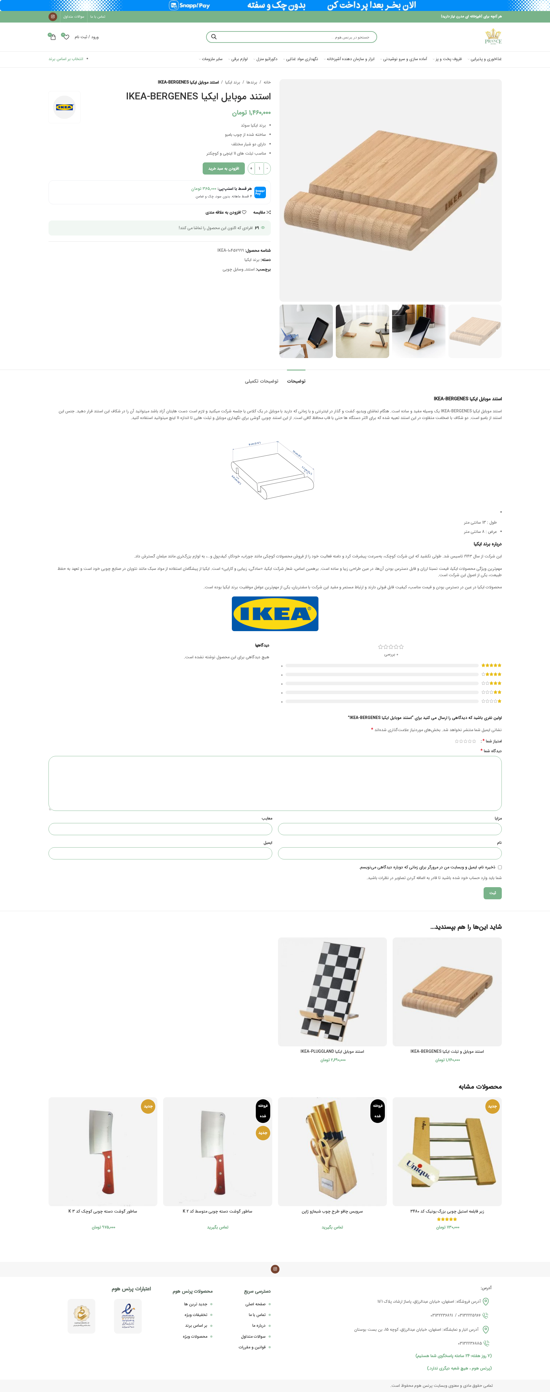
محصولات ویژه (195, 1336)
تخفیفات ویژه (195, 1315)
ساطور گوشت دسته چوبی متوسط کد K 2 (217, 1211)
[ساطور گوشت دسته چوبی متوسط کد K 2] (217, 1151)
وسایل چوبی (233, 269)
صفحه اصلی (255, 1304)
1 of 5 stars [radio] (474, 741)
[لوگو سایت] (493, 37)
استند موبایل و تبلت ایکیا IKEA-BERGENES (447, 1051)
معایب (267, 818)
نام (499, 842)
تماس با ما (257, 1315)
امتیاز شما (492, 741)
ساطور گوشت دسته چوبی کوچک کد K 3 (102, 1211)
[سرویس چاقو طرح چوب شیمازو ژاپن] (332, 1151)
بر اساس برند (196, 1325)
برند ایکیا (232, 82)
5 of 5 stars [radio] (457, 741)
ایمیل (268, 842)
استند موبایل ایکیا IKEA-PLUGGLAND (332, 1051)
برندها (252, 82)
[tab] (296, 378)
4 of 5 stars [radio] (461, 741)
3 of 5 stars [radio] (465, 741)
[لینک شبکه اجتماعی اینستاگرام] (53, 16)
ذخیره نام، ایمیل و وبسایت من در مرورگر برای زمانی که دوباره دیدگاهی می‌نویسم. (427, 867)
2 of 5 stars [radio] (470, 741)
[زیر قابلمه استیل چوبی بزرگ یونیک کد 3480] (447, 1151)
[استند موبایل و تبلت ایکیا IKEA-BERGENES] (447, 992)
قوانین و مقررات (252, 1347)
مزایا (498, 818)
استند (250, 269)
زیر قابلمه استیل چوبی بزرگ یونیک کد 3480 (447, 1211)
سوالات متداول (253, 1336)
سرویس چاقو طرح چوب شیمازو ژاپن (332, 1211)
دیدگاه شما (491, 751)
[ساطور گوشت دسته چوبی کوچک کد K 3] (103, 1151)
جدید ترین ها (195, 1304)
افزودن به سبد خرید (223, 169)
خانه (267, 82)
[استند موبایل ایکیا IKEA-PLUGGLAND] (332, 992)
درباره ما (259, 1325)
